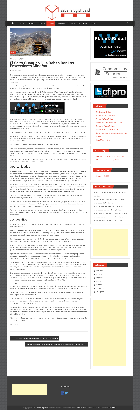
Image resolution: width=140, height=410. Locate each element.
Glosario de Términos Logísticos (107, 160)
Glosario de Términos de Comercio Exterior (111, 156)
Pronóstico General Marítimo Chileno (109, 122)
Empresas (61, 23)
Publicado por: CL (16, 70)
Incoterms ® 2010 (102, 176)
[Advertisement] (110, 242)
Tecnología (82, 23)
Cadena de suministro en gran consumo (110, 220)
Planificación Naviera (103, 112)
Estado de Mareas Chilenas (105, 126)
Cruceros (71, 23)
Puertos (42, 23)
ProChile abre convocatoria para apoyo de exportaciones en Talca (35, 338)
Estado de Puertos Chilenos (105, 115)
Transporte (31, 23)
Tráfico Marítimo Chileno (104, 119)
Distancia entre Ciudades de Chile (107, 129)
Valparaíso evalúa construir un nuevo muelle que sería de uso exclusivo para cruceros (56, 344)
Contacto (93, 23)
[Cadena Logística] (12, 23)
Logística (20, 23)
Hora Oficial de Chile (103, 140)
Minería (51, 23)
